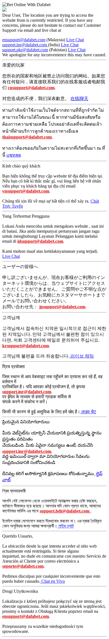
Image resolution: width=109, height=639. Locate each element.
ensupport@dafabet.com (23, 39)
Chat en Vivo (52, 581)
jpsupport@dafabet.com (62, 306)
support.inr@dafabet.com (25, 44)
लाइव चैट (88, 411)
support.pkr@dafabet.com (25, 49)
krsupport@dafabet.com (25, 345)
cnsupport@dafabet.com (31, 87)
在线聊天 (79, 98)
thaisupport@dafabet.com (27, 137)
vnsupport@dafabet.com (25, 191)
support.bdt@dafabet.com (65, 511)
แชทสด (13, 155)
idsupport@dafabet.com (40, 241)
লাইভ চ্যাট (65, 526)
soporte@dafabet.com (23, 566)
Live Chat (75, 39)
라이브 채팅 (81, 356)
